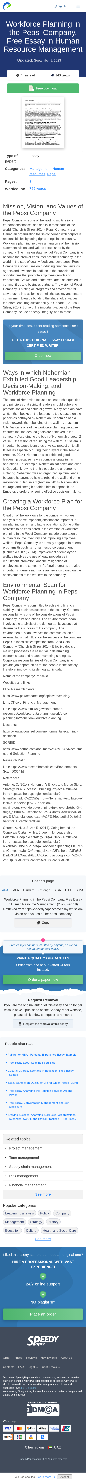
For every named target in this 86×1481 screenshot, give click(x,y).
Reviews (31, 1357)
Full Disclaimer (29, 1388)
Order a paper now (43, 980)
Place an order (43, 1314)
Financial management (27, 1185)
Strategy (36, 1222)
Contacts (8, 1366)
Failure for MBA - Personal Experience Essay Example (42, 1054)
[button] (7, 6)
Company (62, 1213)
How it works (49, 1357)
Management (39, 169)
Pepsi (51, 174)
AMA (79, 890)
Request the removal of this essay (45, 1024)
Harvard (28, 890)
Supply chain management (30, 1167)
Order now (43, 356)
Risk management (23, 1176)
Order (6, 1357)
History (53, 1222)
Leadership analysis (19, 1213)
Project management (25, 1148)
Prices (18, 1357)
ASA (57, 890)
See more (43, 1194)
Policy (44, 1213)
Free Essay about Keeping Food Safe (31, 1062)
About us (66, 1357)
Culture (31, 1230)
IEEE (68, 890)
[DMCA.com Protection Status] (43, 1409)
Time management (24, 1157)
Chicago (44, 890)
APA (5, 890)
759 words (37, 189)
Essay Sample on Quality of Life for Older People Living (43, 1082)
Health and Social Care (59, 1230)
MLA (15, 890)
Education (12, 1230)
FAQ (21, 1366)
